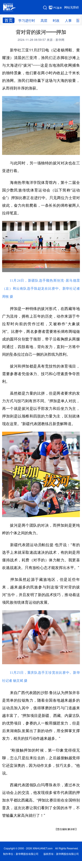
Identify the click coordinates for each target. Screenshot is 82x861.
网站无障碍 (71, 7)
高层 (44, 20)
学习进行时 (26, 20)
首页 (8, 20)
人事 (68, 20)
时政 (56, 20)
